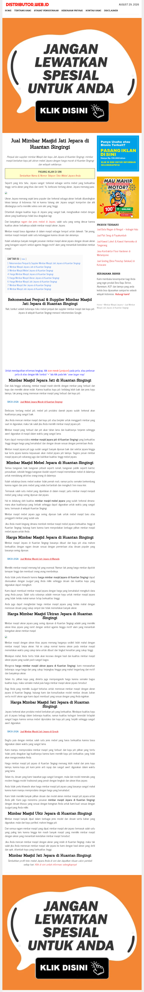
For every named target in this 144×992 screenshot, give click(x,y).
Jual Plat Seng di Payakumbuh (111, 235)
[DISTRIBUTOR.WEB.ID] (27, 4)
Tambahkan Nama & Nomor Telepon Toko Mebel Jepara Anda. (50, 175)
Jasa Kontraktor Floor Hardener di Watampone (113, 253)
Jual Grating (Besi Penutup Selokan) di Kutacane (116, 263)
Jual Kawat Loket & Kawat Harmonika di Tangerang (117, 243)
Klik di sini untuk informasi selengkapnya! (55, 864)
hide (23, 259)
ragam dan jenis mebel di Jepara (38, 221)
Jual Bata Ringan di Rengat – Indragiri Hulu (117, 229)
